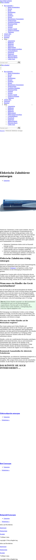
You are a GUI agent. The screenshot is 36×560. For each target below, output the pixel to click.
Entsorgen (7, 35)
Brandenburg (11, 12)
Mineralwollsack (12, 57)
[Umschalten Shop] (32, 105)
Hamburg (10, 15)
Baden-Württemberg (14, 7)
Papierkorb (11, 52)
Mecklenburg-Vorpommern (16, 19)
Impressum (3, 528)
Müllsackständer (12, 55)
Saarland (10, 25)
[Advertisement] (18, 150)
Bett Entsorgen (5, 463)
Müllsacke (11, 46)
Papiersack (11, 54)
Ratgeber (6, 37)
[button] (13, 6)
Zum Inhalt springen (6, 1)
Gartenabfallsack (13, 51)
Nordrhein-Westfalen (14, 22)
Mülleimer (11, 44)
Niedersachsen (12, 20)
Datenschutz (3, 531)
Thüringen (11, 32)
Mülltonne (11, 42)
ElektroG (13, 268)
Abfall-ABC (7, 34)
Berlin (9, 10)
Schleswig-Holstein (13, 30)
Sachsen (10, 27)
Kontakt (2, 534)
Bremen (10, 14)
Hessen (10, 17)
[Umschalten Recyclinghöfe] (32, 71)
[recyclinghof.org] (4, 2)
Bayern (10, 9)
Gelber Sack (11, 59)
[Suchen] (19, 62)
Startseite (2, 130)
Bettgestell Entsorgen (8, 515)
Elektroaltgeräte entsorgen (10, 413)
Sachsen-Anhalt (12, 29)
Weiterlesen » (6, 420)
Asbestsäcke (11, 41)
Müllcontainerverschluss (15, 49)
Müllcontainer (12, 47)
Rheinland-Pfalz (12, 24)
